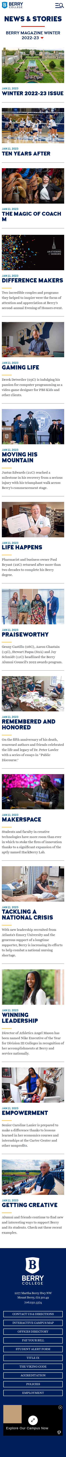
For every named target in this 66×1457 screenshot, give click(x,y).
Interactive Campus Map (33, 1322)
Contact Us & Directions (33, 1314)
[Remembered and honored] (33, 710)
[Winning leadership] (33, 1003)
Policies (33, 1384)
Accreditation (33, 1375)
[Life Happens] (33, 536)
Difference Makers (32, 281)
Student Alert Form (33, 1349)
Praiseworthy (25, 635)
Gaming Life (20, 368)
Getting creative (30, 1206)
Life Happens (22, 548)
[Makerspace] (33, 808)
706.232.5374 (33, 1302)
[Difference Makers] (33, 269)
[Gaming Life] (33, 356)
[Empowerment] (33, 1101)
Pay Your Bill (33, 1340)
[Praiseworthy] (33, 623)
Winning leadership (20, 1018)
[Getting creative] (33, 1193)
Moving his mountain (20, 458)
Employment (33, 1393)
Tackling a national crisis (27, 915)
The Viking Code (33, 1366)
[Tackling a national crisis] (33, 900)
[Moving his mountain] (33, 443)
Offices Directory (33, 1331)
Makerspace (21, 820)
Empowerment (25, 1114)
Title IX (33, 1357)
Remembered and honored (28, 725)
